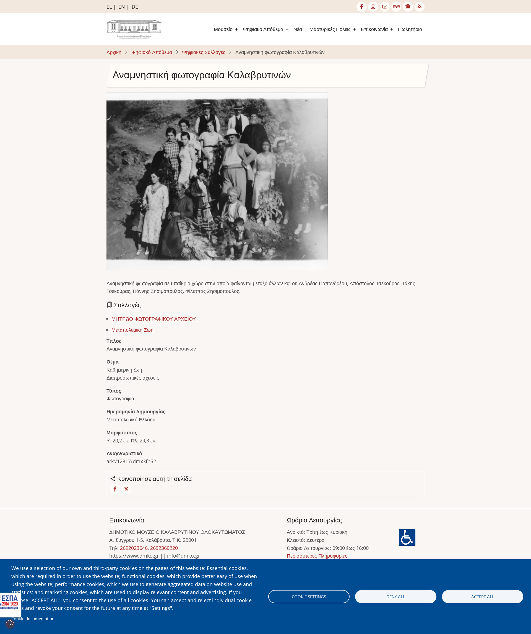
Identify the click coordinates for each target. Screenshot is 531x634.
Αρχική (113, 52)
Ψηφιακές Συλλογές (203, 52)
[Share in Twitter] (126, 489)
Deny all (395, 596)
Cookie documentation (32, 618)
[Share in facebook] (115, 489)
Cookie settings (309, 596)
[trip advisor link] (396, 7)
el (109, 6)
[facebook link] (361, 7)
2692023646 (134, 548)
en (121, 6)
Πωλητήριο (410, 29)
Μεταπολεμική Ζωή (132, 329)
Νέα (297, 29)
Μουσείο (223, 29)
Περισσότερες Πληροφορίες (317, 555)
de (135, 6)
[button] (217, 183)
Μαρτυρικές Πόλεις (330, 29)
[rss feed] (420, 7)
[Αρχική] (134, 28)
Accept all (482, 596)
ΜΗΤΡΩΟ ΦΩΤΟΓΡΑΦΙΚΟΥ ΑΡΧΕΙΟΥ (153, 318)
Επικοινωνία (374, 29)
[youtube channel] (385, 7)
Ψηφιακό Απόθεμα (263, 29)
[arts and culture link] (408, 7)
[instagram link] (373, 7)
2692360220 (164, 548)
